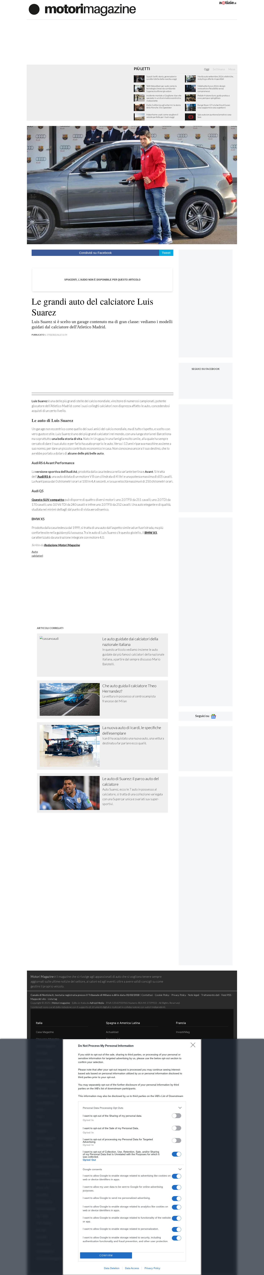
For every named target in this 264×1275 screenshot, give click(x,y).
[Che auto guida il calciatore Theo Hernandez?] (71, 699)
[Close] (194, 1046)
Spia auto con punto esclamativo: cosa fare (214, 115)
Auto (35, 551)
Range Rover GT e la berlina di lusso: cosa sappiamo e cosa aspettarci (214, 106)
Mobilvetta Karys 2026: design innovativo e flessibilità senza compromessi (211, 89)
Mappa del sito (38, 998)
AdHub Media (97, 1002)
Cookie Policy (162, 994)
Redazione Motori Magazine (62, 545)
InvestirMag (183, 1031)
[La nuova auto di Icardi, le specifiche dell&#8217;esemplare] (71, 746)
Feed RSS (226, 994)
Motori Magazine (42, 976)
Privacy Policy (152, 1268)
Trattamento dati (210, 994)
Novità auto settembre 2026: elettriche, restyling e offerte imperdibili (215, 77)
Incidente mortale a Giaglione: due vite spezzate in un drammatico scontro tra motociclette (163, 98)
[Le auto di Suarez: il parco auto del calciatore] (71, 793)
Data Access (132, 1268)
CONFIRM (106, 1255)
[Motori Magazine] (82, 9)
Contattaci (147, 994)
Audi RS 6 (43, 476)
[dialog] (132, 1157)
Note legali (193, 994)
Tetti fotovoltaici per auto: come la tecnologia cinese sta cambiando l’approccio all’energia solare (161, 89)
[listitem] (132, 1108)
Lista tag (52, 998)
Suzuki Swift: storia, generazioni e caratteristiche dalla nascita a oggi (161, 77)
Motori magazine (61, 1002)
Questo (48, 500)
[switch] (176, 1115)
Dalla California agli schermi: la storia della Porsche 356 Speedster (163, 106)
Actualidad (112, 1031)
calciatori (37, 555)
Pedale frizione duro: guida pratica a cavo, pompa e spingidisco (214, 96)
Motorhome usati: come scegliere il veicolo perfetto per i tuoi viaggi (162, 115)
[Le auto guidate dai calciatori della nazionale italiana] (71, 655)
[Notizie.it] (227, 3)
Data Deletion (111, 1268)
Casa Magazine (45, 1031)
